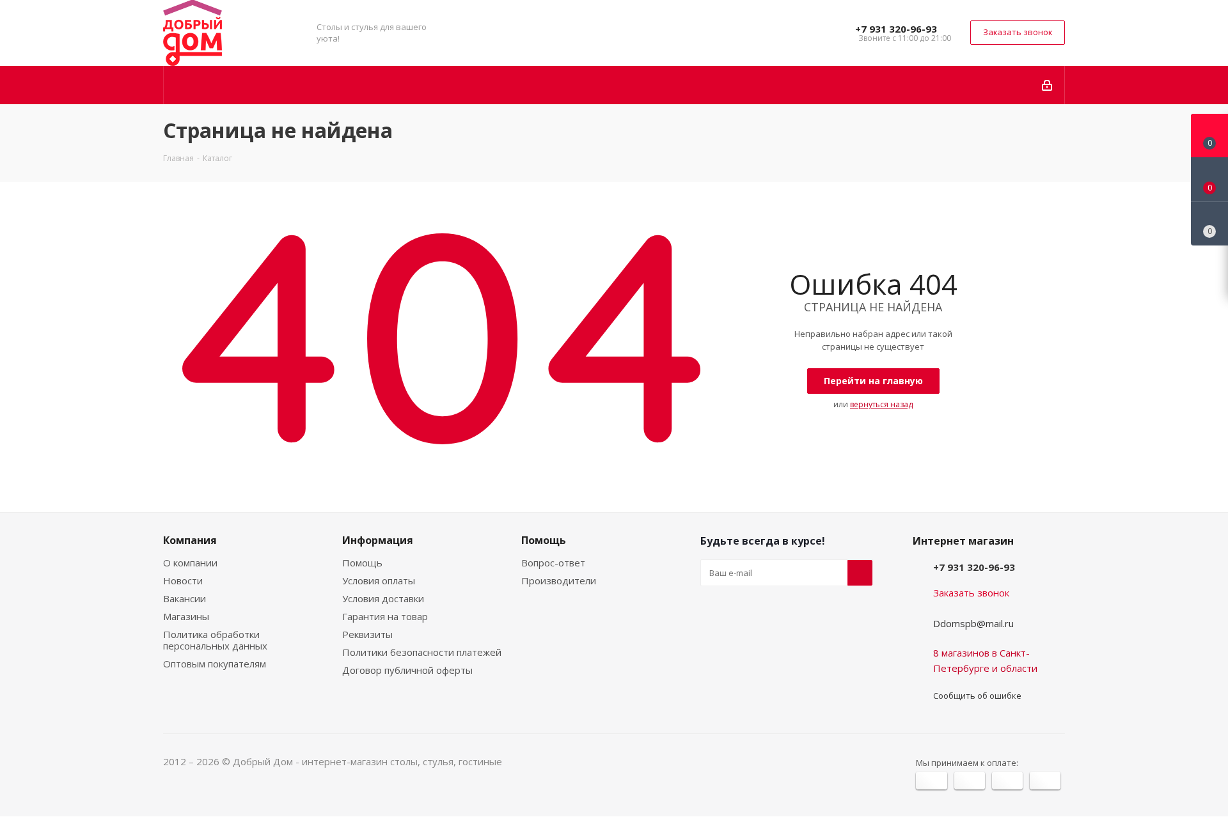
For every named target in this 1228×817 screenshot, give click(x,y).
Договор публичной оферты (407, 670)
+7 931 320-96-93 (896, 29)
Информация (377, 540)
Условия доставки (383, 598)
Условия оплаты (378, 580)
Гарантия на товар (385, 616)
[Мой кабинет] (1048, 85)
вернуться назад (881, 404)
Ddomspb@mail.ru (973, 623)
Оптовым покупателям (214, 663)
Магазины (186, 616)
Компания (190, 540)
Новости (183, 580)
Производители (558, 580)
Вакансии (184, 598)
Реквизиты (367, 634)
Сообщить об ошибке (977, 695)
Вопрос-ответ (553, 562)
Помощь (362, 562)
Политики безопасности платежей (421, 652)
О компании (190, 562)
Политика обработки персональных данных (215, 640)
